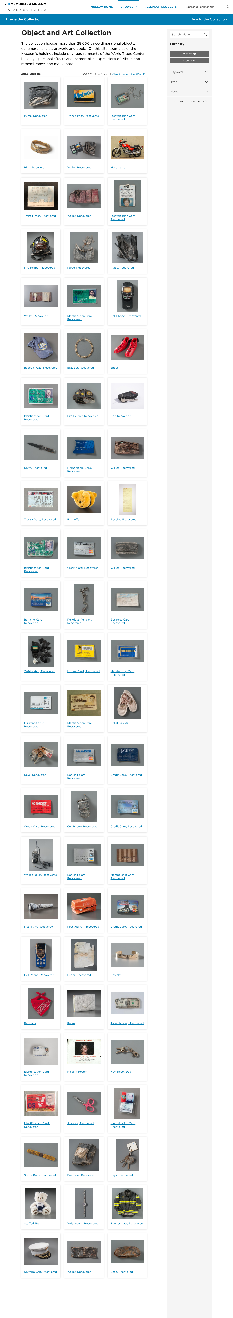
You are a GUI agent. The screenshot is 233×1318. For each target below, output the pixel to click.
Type (174, 81)
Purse (71, 1023)
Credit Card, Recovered (83, 567)
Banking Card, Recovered (33, 621)
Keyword (177, 72)
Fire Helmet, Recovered (39, 267)
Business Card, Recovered (120, 621)
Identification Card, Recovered (123, 117)
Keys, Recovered (35, 774)
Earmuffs (73, 519)
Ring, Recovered (35, 167)
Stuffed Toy (31, 1223)
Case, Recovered (122, 1271)
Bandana (30, 1023)
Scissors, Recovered (80, 1123)
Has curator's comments (187, 101)
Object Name (120, 74)
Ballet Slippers (120, 723)
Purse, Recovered (35, 115)
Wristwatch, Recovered (39, 671)
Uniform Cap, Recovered (40, 1271)
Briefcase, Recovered (81, 1175)
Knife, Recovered (35, 467)
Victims (188, 54)
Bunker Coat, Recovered (127, 1223)
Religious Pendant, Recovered (79, 621)
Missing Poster (77, 1071)
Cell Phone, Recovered (126, 316)
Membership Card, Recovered (79, 469)
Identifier (136, 74)
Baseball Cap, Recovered (40, 367)
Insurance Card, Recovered (34, 724)
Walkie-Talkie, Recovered (40, 875)
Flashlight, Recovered (38, 926)
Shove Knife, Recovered (40, 1175)
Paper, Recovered (79, 975)
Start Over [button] (189, 60)
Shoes (115, 367)
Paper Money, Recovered (127, 1023)
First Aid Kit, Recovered (83, 926)
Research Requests (160, 7)
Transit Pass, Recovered (83, 115)
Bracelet (116, 975)
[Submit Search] (227, 7)
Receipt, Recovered (124, 519)
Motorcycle (118, 167)
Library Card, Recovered (83, 671)
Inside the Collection (23, 19)
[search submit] (205, 34)
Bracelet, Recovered (80, 367)
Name (174, 91)
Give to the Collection (208, 19)
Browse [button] (126, 7)
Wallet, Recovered (79, 167)
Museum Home (102, 7)
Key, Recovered (121, 416)
